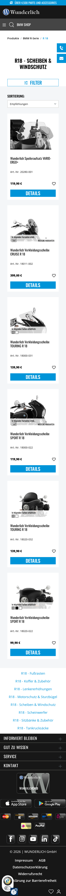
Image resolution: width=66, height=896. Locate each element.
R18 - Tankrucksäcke (33, 728)
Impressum (24, 860)
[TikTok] (55, 839)
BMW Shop (24, 24)
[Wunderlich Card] (33, 783)
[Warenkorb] (63, 24)
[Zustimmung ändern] (14, 891)
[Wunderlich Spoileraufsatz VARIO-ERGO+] (33, 134)
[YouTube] (33, 839)
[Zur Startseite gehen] (21, 11)
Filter (35, 82)
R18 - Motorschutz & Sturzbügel (33, 697)
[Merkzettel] (51, 891)
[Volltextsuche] (11, 24)
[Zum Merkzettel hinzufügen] (54, 184)
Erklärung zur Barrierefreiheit (33, 880)
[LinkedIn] (44, 839)
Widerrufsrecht (30, 874)
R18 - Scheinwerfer (33, 712)
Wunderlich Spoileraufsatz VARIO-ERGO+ (30, 160)
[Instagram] (22, 839)
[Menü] (4, 24)
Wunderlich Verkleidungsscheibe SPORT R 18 (30, 436)
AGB (42, 860)
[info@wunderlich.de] (61, 58)
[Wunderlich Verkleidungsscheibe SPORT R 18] (33, 410)
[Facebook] (11, 839)
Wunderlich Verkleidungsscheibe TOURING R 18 (30, 344)
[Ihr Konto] (58, 891)
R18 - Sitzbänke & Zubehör (33, 720)
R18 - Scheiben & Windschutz (33, 704)
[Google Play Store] (50, 803)
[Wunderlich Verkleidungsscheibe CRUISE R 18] (33, 226)
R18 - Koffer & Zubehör (33, 681)
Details (33, 193)
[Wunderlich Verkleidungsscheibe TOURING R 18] (33, 318)
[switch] (7, 888)
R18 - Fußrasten (33, 673)
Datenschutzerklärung (30, 867)
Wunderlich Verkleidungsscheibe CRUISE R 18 (30, 252)
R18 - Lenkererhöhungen (33, 689)
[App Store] (16, 803)
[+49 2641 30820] (61, 47)
